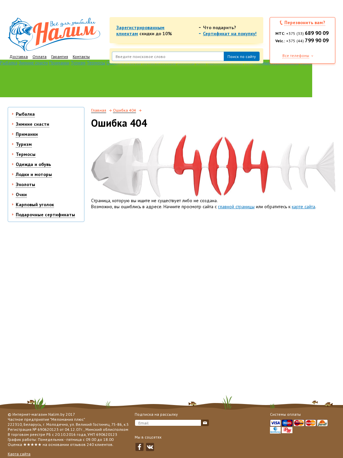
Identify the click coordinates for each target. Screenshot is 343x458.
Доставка (18, 56)
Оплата (39, 56)
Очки (21, 194)
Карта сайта (19, 453)
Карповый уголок (35, 205)
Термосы (96, 63)
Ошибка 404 (124, 110)
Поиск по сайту (241, 56)
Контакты (81, 56)
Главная (98, 110)
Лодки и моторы (34, 174)
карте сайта (303, 207)
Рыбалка (8, 63)
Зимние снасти (33, 63)
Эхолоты (25, 184)
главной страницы (236, 207)
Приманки (59, 63)
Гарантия (59, 56)
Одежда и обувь (33, 164)
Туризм (78, 63)
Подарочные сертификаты (45, 215)
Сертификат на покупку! (230, 34)
